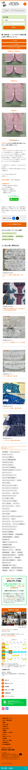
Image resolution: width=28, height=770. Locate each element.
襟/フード (12, 570)
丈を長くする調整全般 (8, 534)
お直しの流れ (6, 724)
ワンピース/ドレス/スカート (9, 529)
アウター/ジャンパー (8, 454)
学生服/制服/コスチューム (9, 547)
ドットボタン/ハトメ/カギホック (10, 488)
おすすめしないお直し (8, 462)
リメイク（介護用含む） (19, 524)
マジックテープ (6, 521)
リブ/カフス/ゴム (7, 524)
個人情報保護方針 (7, 744)
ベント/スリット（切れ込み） (10, 511)
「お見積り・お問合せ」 (11, 598)
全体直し (17, 537)
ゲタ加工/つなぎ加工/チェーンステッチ (12, 470)
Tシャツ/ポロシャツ (15, 452)
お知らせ (7, 680)
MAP (20, 754)
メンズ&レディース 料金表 (14, 47)
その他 (19, 480)
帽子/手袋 (18, 549)
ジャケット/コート (7, 472)
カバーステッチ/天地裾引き (9, 467)
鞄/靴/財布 (20, 570)
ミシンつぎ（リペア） (18, 521)
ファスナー (16, 503)
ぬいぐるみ (16, 493)
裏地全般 (5, 570)
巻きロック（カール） (8, 549)
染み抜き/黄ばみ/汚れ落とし (9, 555)
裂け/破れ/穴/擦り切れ (8, 239)
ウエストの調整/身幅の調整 (9, 459)
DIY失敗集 (5, 452)
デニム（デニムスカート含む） (10, 485)
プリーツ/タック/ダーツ (8, 506)
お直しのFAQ (6, 728)
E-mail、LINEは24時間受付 (9, 635)
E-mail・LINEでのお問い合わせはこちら (11, 759)
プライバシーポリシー (10, 696)
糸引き (19, 560)
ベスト (18, 506)
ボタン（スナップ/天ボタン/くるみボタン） (13, 516)
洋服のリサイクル (9, 683)
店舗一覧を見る (22, 627)
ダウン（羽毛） (6, 482)
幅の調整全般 (6, 552)
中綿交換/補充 (19, 534)
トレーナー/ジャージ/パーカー (10, 490)
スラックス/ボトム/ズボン (9, 480)
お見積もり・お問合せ (8, 732)
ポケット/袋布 (6, 513)
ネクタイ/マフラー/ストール (9, 495)
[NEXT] (24, 639)
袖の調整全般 (20, 236)
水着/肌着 (17, 557)
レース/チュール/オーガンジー (10, 526)
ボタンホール (6, 519)
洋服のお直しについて (8, 718)
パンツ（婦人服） (7, 503)
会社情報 (7, 686)
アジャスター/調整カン (8, 457)
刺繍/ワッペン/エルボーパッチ (10, 542)
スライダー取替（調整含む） (9, 477)
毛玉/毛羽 (21, 555)
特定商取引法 (8, 693)
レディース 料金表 (14, 44)
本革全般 (20, 552)
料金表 (4, 722)
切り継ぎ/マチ (6, 539)
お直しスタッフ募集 (9, 689)
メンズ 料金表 (14, 40)
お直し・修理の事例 (11, 9)
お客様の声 (5, 726)
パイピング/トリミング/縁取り (10, 501)
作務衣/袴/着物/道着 (7, 537)
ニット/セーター (6, 493)
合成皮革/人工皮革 (7, 544)
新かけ (13, 552)
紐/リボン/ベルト (7, 562)
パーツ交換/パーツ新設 (8, 498)
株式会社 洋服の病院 (14, 4)
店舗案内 (5, 730)
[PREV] (3, 639)
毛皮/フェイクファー (8, 557)
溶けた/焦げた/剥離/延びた (9, 560)
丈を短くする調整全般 (8, 236)
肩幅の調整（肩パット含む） (9, 565)
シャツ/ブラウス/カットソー (9, 233)
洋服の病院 (4, 9)
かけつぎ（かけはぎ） (8, 465)
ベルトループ (6, 508)
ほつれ (13, 519)
